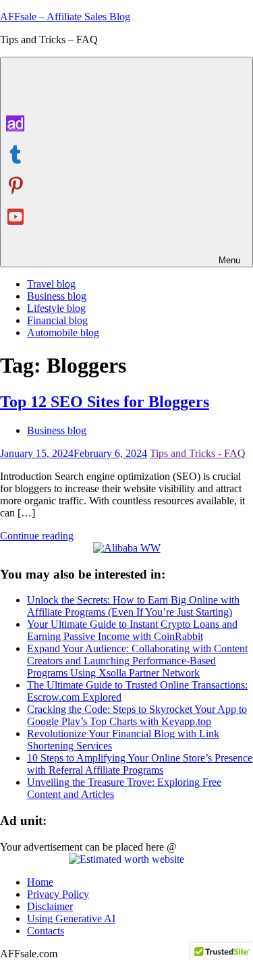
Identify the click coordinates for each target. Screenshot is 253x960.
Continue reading (37, 535)
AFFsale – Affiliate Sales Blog (65, 16)
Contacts (45, 930)
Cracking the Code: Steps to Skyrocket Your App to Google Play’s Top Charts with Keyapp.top (137, 715)
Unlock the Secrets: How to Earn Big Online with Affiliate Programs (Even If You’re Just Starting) (133, 606)
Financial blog (57, 320)
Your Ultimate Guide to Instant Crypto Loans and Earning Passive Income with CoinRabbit (132, 630)
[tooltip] (15, 123)
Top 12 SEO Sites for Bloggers (104, 401)
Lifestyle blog (56, 308)
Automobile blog (63, 332)
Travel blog (51, 284)
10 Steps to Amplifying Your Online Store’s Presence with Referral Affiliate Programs (139, 764)
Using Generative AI (71, 918)
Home (40, 882)
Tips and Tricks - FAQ (198, 453)
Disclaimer (50, 906)
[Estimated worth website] (126, 859)
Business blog (56, 296)
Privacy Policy (58, 894)
